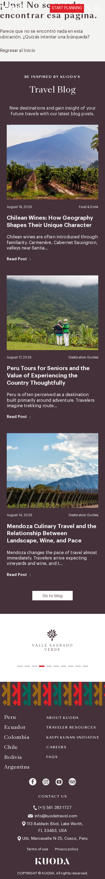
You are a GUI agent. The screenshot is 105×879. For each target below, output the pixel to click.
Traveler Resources (71, 727)
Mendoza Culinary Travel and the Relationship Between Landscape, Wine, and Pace (51, 534)
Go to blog (53, 596)
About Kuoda (62, 718)
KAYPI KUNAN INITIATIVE (73, 737)
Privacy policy (66, 849)
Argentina (17, 767)
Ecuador (15, 727)
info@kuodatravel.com (56, 816)
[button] (20, 666)
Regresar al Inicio (17, 50)
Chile (11, 747)
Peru (10, 717)
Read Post (17, 259)
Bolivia (13, 757)
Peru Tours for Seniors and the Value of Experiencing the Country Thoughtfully (48, 376)
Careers (56, 747)
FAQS (52, 757)
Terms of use (38, 849)
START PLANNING (67, 8)
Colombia (16, 737)
